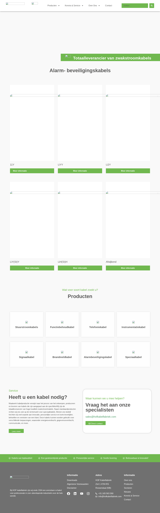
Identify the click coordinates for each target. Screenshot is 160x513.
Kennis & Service (72, 5)
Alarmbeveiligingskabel (98, 357)
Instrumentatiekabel (133, 327)
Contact (108, 5)
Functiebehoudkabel (62, 327)
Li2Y (108, 164)
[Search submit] (151, 5)
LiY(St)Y (14, 261)
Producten (52, 5)
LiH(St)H (62, 261)
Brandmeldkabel (62, 357)
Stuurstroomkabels (26, 327)
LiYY (60, 164)
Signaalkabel (26, 357)
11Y (12, 164)
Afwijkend (111, 261)
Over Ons (92, 5)
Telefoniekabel (97, 327)
